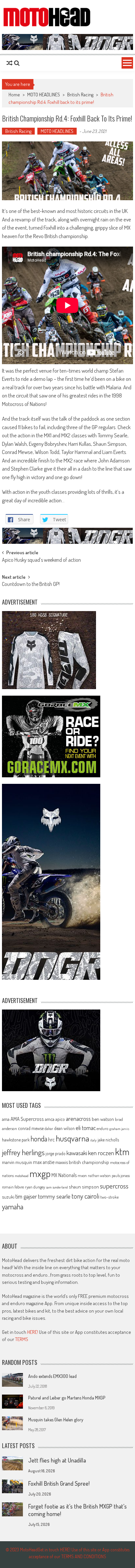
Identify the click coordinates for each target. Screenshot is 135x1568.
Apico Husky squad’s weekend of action (41, 560)
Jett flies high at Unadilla (57, 1460)
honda (38, 1138)
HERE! (32, 1332)
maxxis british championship (82, 1162)
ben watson (103, 1119)
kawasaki (77, 1152)
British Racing (80, 94)
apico (60, 1119)
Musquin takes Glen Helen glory (55, 1419)
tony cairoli (85, 1195)
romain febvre (13, 1186)
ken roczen (101, 1152)
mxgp (39, 1173)
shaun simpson (84, 1187)
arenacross (78, 1118)
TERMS (21, 1339)
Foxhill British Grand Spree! (58, 1483)
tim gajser (26, 1196)
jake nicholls (108, 1139)
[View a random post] (9, 63)
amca (49, 1119)
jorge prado (56, 1153)
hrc (51, 1139)
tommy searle (54, 1196)
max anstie (43, 1162)
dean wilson (64, 1128)
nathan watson (99, 1175)
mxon (82, 1175)
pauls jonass (121, 1175)
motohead (22, 1175)
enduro (102, 1128)
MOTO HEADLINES (43, 94)
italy (93, 1140)
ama (6, 1119)
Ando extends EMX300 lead (52, 1376)
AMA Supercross (27, 1118)
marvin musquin (17, 1162)
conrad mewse (31, 1128)
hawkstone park (15, 1139)
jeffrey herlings (23, 1152)
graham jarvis (119, 1128)
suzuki (8, 1197)
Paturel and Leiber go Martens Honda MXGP (66, 1397)
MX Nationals (64, 1175)
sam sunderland (57, 1187)
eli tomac (86, 1127)
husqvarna (72, 1138)
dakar (49, 1128)
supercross (114, 1185)
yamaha (12, 1206)
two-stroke (109, 1197)
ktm (122, 1151)
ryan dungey (35, 1186)
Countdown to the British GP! (31, 584)
